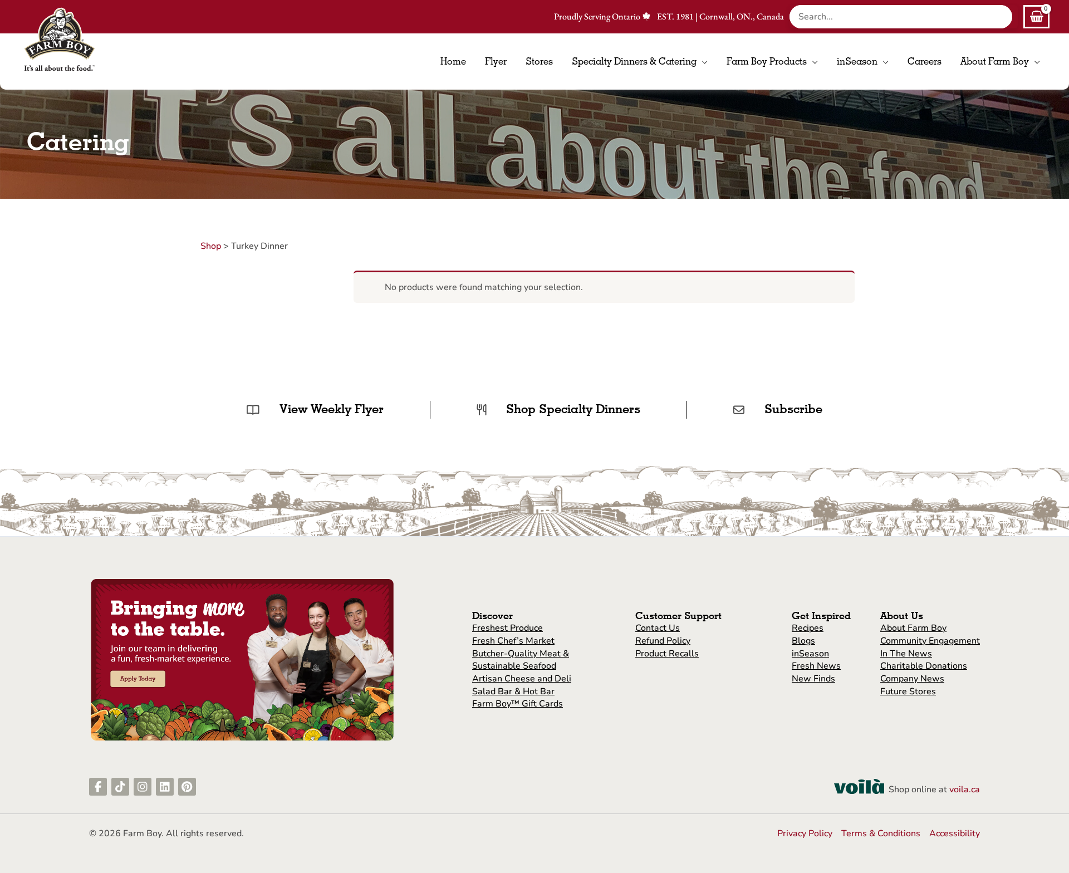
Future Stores (908, 691)
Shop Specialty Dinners (573, 408)
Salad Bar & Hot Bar (513, 691)
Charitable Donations (923, 666)
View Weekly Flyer (331, 408)
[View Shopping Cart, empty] (1036, 16)
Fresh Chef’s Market (513, 641)
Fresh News (816, 666)
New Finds (813, 679)
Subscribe (793, 408)
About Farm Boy (913, 628)
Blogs (803, 641)
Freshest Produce (507, 628)
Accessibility (954, 833)
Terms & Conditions (880, 833)
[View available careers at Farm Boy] (242, 659)
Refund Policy (662, 641)
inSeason (810, 654)
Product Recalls (667, 654)
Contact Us (657, 628)
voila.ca (964, 789)
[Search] (1006, 16)
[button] (702, 61)
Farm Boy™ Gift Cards (517, 704)
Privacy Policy (804, 833)
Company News (912, 679)
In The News (906, 654)
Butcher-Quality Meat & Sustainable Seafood (520, 660)
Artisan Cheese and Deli (521, 679)
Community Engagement (930, 641)
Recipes (807, 628)
